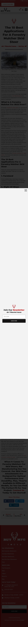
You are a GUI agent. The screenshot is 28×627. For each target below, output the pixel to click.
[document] (14, 313)
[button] (26, 190)
